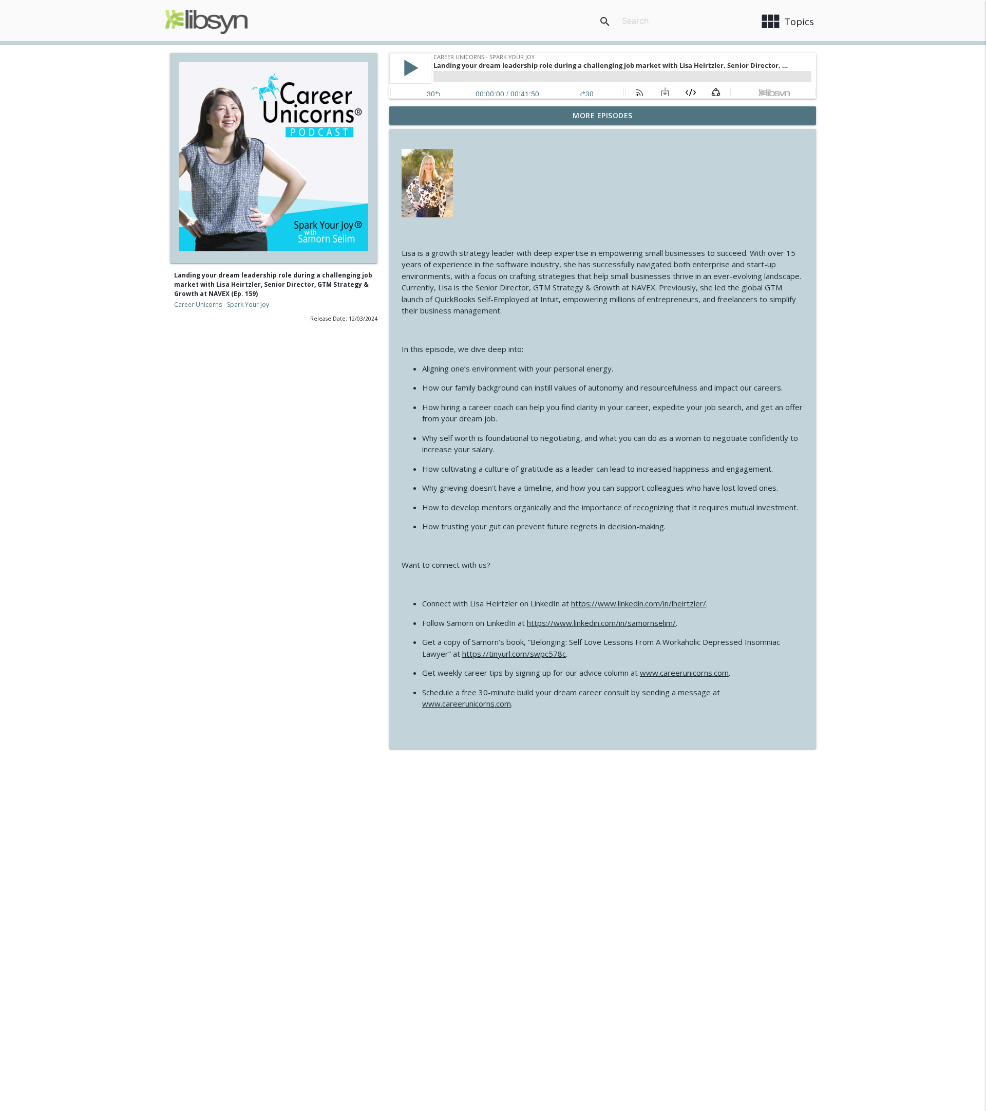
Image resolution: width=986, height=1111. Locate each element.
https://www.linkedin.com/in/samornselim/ (601, 623)
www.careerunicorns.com (684, 673)
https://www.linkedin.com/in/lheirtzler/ (638, 603)
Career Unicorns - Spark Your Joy (221, 304)
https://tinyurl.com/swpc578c (514, 654)
